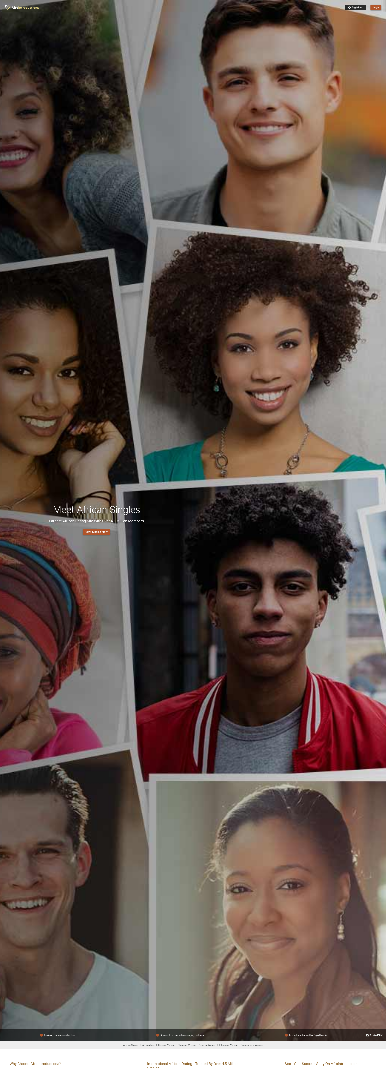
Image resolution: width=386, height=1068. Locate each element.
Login (376, 7)
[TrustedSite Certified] (374, 1035)
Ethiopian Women (228, 1045)
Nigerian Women (207, 1045)
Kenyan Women (166, 1045)
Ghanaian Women (187, 1045)
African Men (148, 1045)
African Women (131, 1045)
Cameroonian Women (252, 1045)
